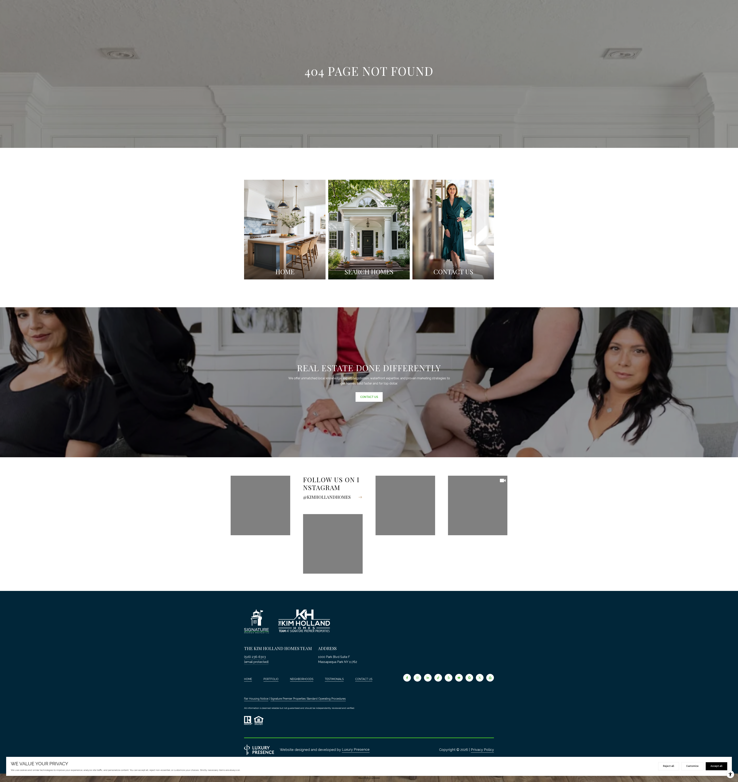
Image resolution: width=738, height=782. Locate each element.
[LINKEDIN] (428, 678)
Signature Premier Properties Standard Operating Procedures (308, 698)
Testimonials (334, 679)
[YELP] (448, 678)
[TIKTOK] (438, 678)
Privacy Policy (482, 750)
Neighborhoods (301, 679)
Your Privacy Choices (369, 777)
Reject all (668, 766)
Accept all (716, 766)
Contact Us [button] (369, 396)
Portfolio (270, 679)
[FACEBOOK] (407, 678)
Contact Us (363, 679)
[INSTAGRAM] (417, 678)
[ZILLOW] (490, 678)
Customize (692, 766)
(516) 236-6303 (255, 657)
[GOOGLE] (469, 678)
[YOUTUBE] (459, 678)
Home (248, 679)
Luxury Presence (356, 749)
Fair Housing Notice (256, 698)
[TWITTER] (480, 678)
